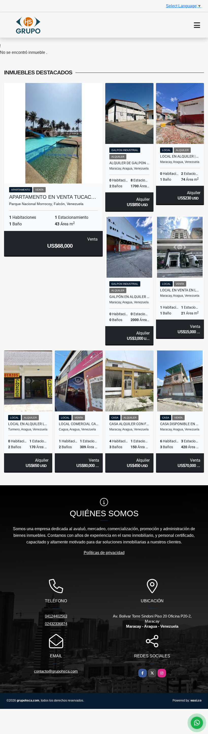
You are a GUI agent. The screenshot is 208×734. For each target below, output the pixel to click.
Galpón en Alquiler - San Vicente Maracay (129, 297)
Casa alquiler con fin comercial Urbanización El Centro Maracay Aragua (129, 424)
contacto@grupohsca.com (56, 671)
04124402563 (56, 616)
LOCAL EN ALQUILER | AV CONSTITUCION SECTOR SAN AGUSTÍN (180, 156)
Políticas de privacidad (104, 552)
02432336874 (56, 624)
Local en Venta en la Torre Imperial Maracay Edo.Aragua (180, 290)
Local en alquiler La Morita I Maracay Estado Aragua (28, 424)
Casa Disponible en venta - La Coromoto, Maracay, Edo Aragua (180, 424)
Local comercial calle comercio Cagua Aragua (79, 424)
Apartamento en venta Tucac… (52, 197)
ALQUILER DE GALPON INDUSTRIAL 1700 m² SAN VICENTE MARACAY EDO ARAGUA (129, 163)
